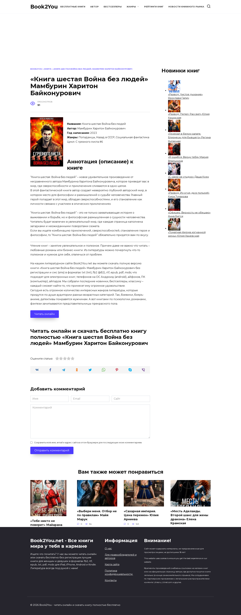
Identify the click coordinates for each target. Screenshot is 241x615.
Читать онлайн (44, 314)
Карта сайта (112, 564)
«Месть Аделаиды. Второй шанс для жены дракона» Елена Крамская (189, 517)
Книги (47, 69)
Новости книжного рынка (186, 6)
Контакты (111, 580)
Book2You (44, 6)
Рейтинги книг (153, 6)
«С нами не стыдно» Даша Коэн (188, 176)
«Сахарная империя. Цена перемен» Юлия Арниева (141, 515)
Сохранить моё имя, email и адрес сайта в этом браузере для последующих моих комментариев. (88, 442)
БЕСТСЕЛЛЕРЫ (113, 6)
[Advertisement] (120, 43)
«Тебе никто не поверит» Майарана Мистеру (46, 524)
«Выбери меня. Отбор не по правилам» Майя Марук (97, 515)
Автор (94, 6)
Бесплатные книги (72, 6)
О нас (108, 548)
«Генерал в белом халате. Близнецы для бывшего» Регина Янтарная (189, 137)
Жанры (131, 6)
